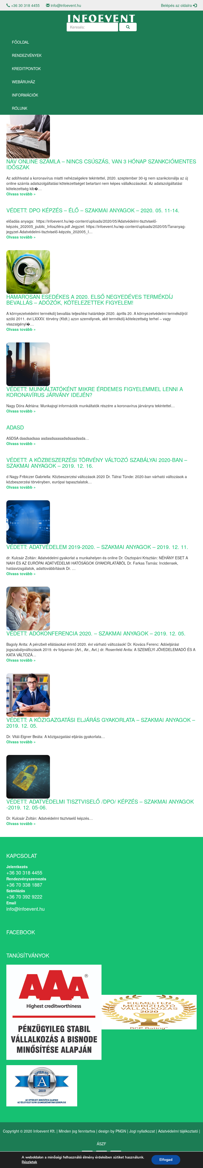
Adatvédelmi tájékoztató (178, 1131)
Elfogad (165, 1159)
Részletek (29, 1162)
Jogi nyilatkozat (142, 1131)
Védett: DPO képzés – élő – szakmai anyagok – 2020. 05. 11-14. (92, 210)
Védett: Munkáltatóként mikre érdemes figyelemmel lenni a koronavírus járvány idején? (94, 392)
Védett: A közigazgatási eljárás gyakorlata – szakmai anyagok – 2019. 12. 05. (100, 722)
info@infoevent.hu (66, 5)
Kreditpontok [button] (26, 68)
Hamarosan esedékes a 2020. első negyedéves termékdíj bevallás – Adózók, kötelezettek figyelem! (89, 299)
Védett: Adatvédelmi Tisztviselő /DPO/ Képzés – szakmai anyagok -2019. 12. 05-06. (100, 804)
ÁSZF (101, 1143)
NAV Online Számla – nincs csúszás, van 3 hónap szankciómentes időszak (101, 164)
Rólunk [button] (19, 108)
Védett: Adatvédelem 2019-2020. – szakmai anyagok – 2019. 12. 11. (97, 547)
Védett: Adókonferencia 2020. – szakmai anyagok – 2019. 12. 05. (96, 633)
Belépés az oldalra (177, 5)
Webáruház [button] (23, 81)
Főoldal (20, 42)
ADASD (15, 427)
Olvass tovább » (21, 193)
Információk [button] (25, 95)
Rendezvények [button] (26, 55)
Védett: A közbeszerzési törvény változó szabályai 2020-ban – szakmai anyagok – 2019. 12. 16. (96, 462)
